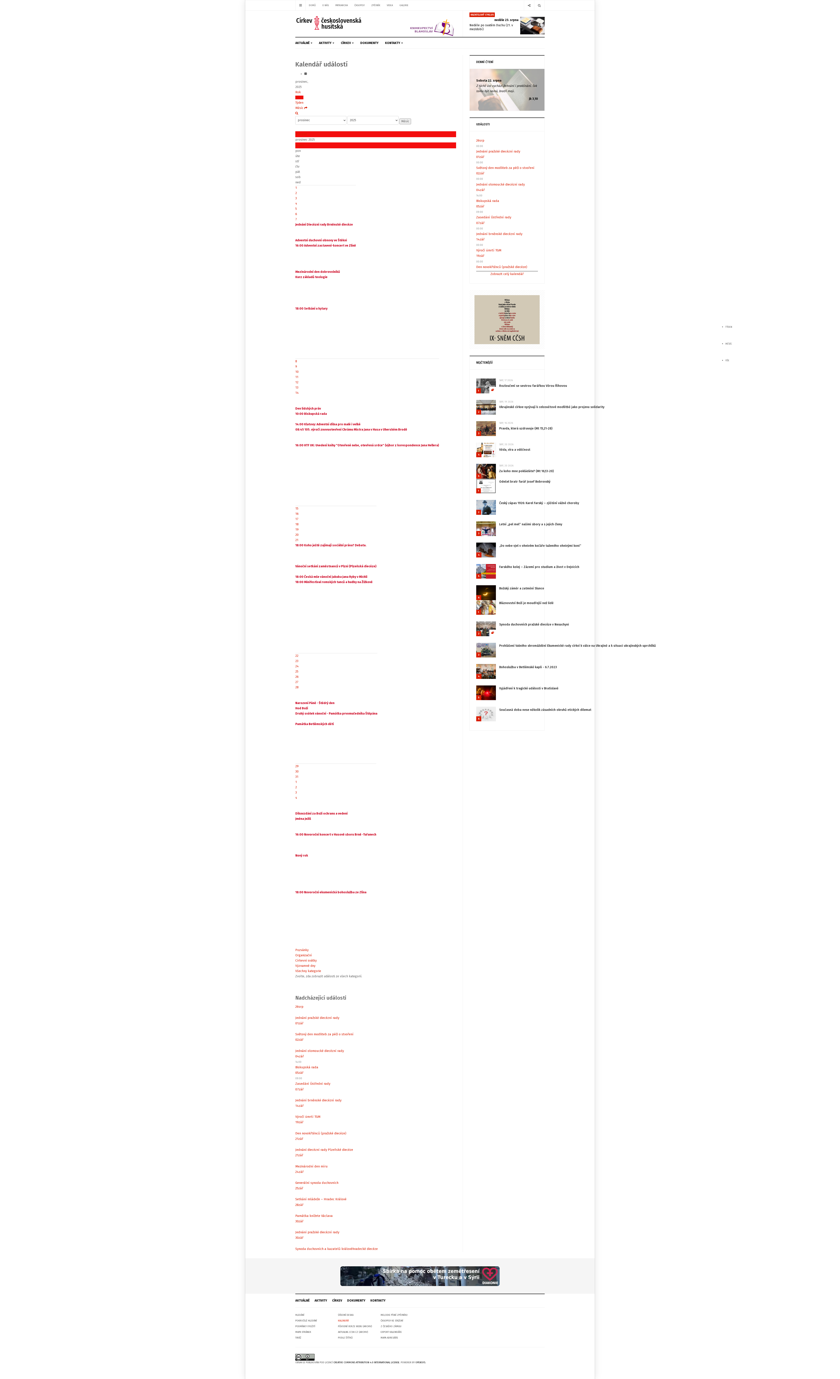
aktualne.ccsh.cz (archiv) (353, 1332)
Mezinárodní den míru (311, 1166)
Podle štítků (345, 1337)
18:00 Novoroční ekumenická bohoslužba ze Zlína (330, 892)
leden (300, 145)
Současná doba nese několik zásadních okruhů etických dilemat (545, 710)
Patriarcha (341, 5)
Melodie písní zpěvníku (394, 1315)
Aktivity (325, 43)
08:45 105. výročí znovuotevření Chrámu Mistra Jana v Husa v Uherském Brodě (351, 429)
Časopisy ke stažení (392, 1320)
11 (296, 377)
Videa (390, 5)
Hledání (299, 1315)
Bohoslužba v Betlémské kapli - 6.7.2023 (528, 667)
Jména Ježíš (303, 819)
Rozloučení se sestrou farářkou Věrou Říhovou (533, 386)
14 (297, 393)
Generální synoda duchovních (316, 1183)
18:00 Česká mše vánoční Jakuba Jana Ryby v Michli (331, 577)
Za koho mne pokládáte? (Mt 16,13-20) (526, 471)
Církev (346, 43)
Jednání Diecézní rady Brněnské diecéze (324, 224)
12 (296, 382)
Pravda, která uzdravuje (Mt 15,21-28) (525, 428)
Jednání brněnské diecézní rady (318, 1100)
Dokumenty (369, 43)
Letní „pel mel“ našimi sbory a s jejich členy (530, 524)
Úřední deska (346, 1315)
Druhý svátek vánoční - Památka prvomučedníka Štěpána (336, 713)
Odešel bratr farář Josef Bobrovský (524, 482)
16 (297, 514)
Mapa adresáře (389, 1337)
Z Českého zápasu (391, 1326)
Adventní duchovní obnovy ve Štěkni (321, 240)
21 (296, 540)
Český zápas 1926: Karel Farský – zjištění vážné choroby (539, 503)
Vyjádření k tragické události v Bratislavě (528, 688)
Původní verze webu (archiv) (355, 1326)
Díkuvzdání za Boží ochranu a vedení (321, 813)
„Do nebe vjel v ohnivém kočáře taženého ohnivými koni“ (540, 546)
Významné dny (305, 966)
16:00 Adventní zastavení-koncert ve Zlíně (325, 245)
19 (297, 529)
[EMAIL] (305, 74)
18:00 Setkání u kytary (311, 308)
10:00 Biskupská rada (311, 414)
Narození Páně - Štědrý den (314, 703)
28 (297, 687)
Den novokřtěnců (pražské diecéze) (320, 1133)
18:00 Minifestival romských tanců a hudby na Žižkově (334, 582)
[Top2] (420, 1276)
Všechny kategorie (308, 971)
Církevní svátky (306, 960)
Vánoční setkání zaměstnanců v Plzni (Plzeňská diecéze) (335, 566)
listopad (301, 134)
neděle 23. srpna (506, 20)
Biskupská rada (306, 1067)
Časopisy (359, 5)
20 (297, 535)
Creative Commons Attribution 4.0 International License (366, 1362)
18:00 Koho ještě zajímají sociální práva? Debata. (330, 545)
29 (297, 766)
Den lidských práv (308, 408)
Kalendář (343, 1320)
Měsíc (299, 97)
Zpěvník (375, 5)
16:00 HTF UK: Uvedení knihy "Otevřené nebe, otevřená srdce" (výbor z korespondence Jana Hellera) (367, 445)
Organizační (303, 955)
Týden (299, 103)
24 (297, 666)
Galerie (403, 5)
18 (297, 524)
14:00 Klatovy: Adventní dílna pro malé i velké (327, 424)
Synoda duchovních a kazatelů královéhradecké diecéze (336, 1249)
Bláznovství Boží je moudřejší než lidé (526, 603)
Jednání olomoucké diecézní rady (319, 1051)
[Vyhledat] (296, 113)
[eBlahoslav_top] (421, 24)
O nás (325, 5)
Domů (312, 5)
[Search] (539, 5)
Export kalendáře (391, 1332)
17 (296, 519)
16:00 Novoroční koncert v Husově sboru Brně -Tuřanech (335, 834)
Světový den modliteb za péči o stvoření (324, 1034)
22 (296, 656)
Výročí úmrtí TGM (307, 1117)
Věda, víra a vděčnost (514, 450)
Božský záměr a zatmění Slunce (521, 588)
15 (296, 508)
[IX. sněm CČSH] (507, 319)
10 (297, 372)
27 (296, 682)
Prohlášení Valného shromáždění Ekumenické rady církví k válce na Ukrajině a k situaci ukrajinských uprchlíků (577, 646)
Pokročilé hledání (306, 1320)
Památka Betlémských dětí (314, 724)
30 (297, 771)
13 (296, 387)
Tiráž (298, 1337)
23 (296, 661)
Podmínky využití (305, 1326)
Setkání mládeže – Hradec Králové (320, 1199)
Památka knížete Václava (314, 1216)
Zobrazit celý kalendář (507, 274)
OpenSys (420, 1362)
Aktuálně (302, 43)
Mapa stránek (303, 1332)
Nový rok (301, 855)
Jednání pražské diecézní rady (317, 1018)
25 (296, 671)
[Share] (529, 5)
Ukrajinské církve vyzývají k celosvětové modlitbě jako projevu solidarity (551, 407)
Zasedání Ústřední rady (312, 1084)
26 (297, 677)
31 (296, 777)
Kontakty (393, 43)
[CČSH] (329, 23)
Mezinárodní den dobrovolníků (317, 272)
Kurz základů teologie (311, 277)
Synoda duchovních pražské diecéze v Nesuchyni (534, 624)
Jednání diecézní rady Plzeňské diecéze (324, 1150)
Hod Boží (301, 708)
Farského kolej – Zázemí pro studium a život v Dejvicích (539, 567)
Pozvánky (302, 950)
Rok (298, 92)
